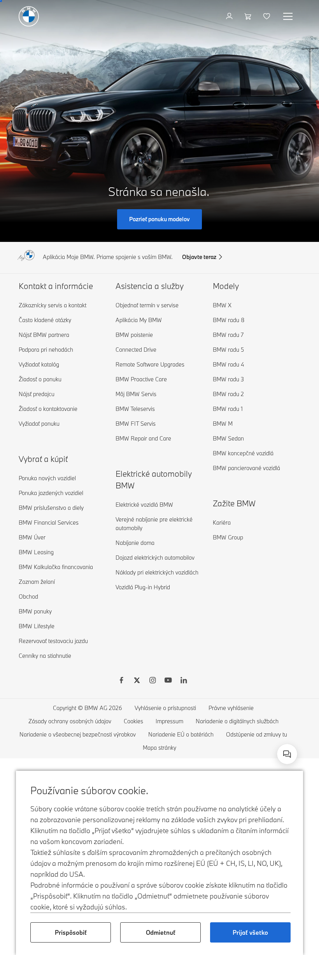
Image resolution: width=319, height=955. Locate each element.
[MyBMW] (230, 16)
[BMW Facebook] (121, 681)
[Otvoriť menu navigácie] (288, 16)
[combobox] (287, 754)
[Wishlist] (267, 16)
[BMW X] (136, 681)
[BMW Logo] (29, 16)
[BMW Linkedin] (183, 681)
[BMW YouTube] (168, 681)
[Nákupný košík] (249, 16)
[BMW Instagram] (152, 681)
